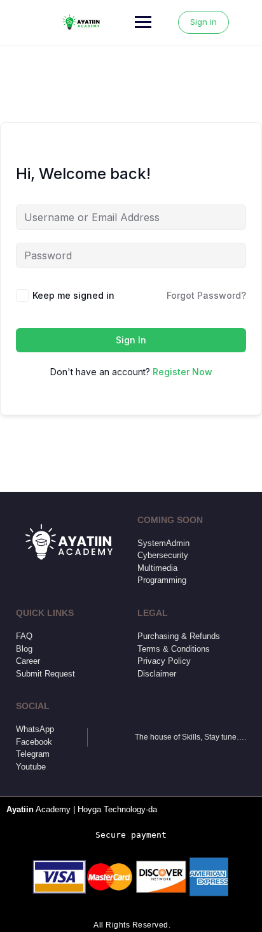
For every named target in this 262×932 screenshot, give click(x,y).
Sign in (203, 22)
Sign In (131, 339)
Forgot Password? (206, 295)
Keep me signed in (73, 295)
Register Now (182, 371)
